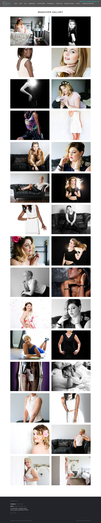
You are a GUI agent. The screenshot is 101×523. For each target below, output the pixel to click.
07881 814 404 (82, 1)
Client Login (59, 3)
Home (15, 3)
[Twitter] (15, 512)
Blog (25, 3)
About (20, 3)
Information (32, 3)
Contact (78, 3)
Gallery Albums (41, 3)
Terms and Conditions (88, 3)
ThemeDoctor (88, 520)
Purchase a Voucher (69, 3)
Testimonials (50, 3)
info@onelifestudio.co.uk (93, 1)
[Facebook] (11, 512)
